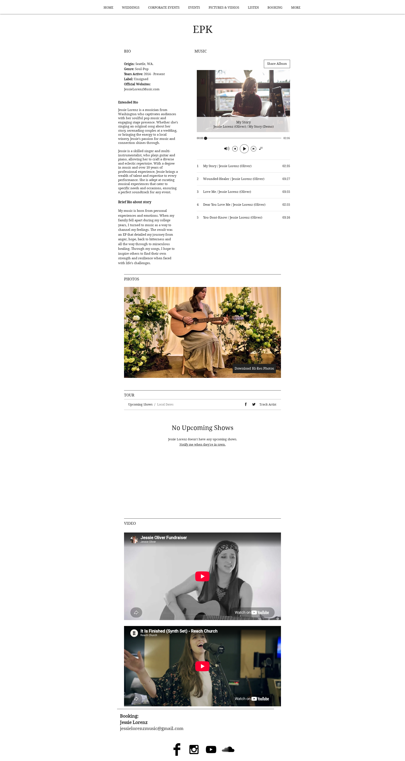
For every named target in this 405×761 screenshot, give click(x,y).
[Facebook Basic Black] (176, 749)
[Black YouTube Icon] (211, 749)
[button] (202, 332)
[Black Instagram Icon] (194, 749)
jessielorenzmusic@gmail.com (152, 728)
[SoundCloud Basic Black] (228, 749)
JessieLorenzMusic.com (141, 89)
